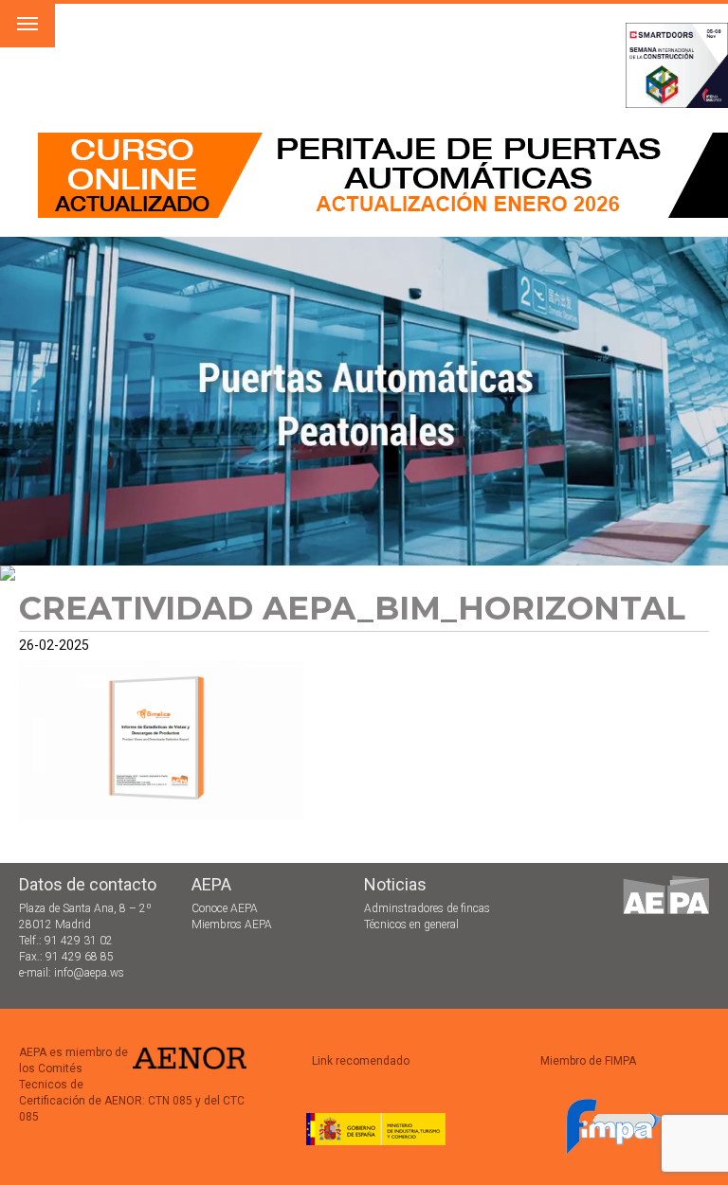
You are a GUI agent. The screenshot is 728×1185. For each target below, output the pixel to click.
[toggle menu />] (27, 23)
